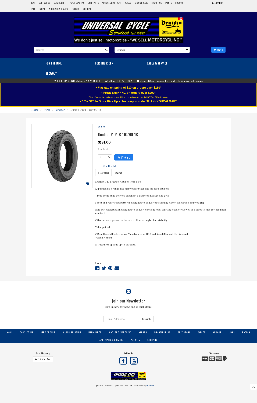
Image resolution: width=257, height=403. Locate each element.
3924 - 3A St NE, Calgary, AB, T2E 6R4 (78, 81)
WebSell (150, 385)
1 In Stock (103, 149)
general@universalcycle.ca (155, 81)
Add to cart (124, 157)
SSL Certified (44, 359)
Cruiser (60, 109)
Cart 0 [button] (219, 50)
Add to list (110, 166)
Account (218, 3)
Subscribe (146, 319)
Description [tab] (103, 172)
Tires (47, 109)
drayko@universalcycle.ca (188, 81)
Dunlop (101, 126)
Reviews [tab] (118, 172)
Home (34, 109)
